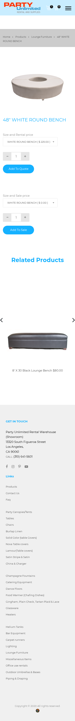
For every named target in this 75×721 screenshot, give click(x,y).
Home (7, 36)
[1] (48, 7)
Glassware (12, 608)
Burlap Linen (14, 531)
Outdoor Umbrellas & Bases (23, 672)
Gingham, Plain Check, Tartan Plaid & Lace (32, 601)
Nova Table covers (17, 544)
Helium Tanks (14, 626)
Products (21, 36)
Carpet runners (15, 639)
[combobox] (30, 141)
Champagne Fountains (20, 575)
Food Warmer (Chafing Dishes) (25, 595)
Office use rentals (17, 665)
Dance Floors (14, 588)
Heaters (11, 614)
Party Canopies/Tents (19, 511)
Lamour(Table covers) (19, 550)
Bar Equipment (15, 633)
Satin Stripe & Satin (18, 557)
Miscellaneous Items (18, 659)
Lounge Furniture (41, 36)
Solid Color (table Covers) (21, 537)
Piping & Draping (17, 678)
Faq (8, 499)
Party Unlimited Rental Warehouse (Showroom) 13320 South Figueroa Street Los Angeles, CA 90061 (31, 442)
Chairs (10, 524)
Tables (10, 518)
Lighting (11, 646)
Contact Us (12, 493)
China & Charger (16, 563)
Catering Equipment (19, 582)
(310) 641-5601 (22, 456)
